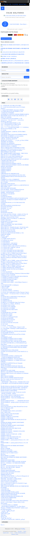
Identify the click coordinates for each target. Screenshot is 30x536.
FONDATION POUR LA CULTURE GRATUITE (13, 202)
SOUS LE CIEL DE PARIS (7, 473)
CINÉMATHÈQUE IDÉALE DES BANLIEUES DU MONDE (13, 177)
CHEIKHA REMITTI (6, 169)
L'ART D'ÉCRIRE (5, 286)
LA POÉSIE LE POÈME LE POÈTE (9, 277)
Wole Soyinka (4, 503)
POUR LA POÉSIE (5, 448)
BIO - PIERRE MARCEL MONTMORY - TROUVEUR (14, 153)
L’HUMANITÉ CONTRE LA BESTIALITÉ (11, 356)
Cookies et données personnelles (20, 532)
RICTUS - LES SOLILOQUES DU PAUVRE (12, 466)
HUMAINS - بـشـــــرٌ (6, 208)
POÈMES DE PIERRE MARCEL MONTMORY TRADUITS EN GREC (12, 423)
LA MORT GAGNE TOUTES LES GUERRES (12, 269)
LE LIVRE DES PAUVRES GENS (9, 309)
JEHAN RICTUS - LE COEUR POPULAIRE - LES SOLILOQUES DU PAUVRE (13, 229)
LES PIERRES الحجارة (6, 337)
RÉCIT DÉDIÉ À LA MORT (8, 455)
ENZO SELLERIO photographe (8, 188)
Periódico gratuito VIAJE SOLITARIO (10, 413)
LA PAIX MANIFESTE (6, 272)
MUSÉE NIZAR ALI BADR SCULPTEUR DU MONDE (14, 386)
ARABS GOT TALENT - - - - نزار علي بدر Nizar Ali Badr (14, 140)
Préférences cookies (14, 534)
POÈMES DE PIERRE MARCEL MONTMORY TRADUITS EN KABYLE (12, 426)
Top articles (20, 531)
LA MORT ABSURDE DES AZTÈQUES (11, 267)
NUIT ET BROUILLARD (7, 408)
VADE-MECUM (5, 489)
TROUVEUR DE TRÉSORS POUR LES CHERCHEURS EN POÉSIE (15, 486)
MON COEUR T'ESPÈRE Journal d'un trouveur (12, 377)
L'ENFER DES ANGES (6, 314)
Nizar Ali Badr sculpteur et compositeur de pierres (12, 395)
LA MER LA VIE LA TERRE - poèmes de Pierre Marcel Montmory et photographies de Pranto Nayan (14, 261)
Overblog (23, 528)
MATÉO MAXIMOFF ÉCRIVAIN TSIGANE (12, 366)
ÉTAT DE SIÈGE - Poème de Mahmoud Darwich (12, 189)
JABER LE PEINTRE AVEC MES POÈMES (11, 224)
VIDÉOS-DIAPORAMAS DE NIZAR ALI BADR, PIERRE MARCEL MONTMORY (13, 494)
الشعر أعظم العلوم (5, 513)
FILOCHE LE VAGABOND (7, 194)
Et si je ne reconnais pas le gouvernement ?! (11, 191)
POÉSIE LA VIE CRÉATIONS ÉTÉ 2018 (11, 437)
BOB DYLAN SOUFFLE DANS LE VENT (11, 157)
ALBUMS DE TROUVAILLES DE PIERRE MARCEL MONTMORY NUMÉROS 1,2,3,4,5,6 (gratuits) (14, 135)
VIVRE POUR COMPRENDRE (8, 497)
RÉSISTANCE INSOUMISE (8, 460)
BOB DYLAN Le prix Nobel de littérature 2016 (12, 156)
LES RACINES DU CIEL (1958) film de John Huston (13, 341)
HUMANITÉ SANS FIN (7, 212)
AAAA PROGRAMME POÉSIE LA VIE (11, 123)
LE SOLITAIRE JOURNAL (7, 332)
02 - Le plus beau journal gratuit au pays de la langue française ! (13, 107)
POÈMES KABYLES (6, 435)
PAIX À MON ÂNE (5, 412)
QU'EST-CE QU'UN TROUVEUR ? (9, 453)
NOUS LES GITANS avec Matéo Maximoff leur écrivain (14, 406)
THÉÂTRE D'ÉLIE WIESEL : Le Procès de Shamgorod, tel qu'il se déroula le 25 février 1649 (15, 476)
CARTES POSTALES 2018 (7, 162)
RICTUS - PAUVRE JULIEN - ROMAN (10, 467)
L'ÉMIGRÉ (3, 311)
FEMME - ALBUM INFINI (7, 192)
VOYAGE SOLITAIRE (6, 499)
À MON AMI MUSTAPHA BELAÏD (10, 137)
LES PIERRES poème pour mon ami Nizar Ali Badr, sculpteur (13, 334)
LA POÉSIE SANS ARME (7, 280)
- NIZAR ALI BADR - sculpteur (8, 393)
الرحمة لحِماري (4, 512)
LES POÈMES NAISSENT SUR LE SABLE (11, 338)
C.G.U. (11, 532)
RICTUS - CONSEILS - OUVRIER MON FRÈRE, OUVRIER (13, 463)
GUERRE (3, 204)
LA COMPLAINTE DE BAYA (8, 238)
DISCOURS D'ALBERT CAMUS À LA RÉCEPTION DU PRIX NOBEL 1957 (15, 185)
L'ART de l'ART (5, 288)
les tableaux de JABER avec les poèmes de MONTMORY (14, 345)
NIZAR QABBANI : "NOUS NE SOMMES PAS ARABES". (12, 398)
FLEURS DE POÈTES (6, 196)
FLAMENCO (4, 195)
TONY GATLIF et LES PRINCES (9, 481)
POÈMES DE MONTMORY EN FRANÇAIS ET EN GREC (13, 420)
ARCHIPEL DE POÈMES (7, 141)
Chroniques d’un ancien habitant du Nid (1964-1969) (13, 175)
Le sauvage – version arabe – (7, 325)
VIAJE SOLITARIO (5, 490)
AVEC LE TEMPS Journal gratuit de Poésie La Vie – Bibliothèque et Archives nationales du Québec (13, 149)
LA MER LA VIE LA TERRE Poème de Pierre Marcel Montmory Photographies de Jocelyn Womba (14, 253)
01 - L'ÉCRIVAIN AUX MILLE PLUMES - (11, 105)
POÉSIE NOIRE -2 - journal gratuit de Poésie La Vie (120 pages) (14, 443)
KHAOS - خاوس (5, 235)
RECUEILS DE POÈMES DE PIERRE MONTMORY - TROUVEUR (14, 457)
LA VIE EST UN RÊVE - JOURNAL (10, 290)
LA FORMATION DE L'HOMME (9, 244)
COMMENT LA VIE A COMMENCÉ (10, 179)
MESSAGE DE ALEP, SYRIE (8, 370)
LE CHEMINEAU (5, 299)
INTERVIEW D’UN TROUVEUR (9, 221)
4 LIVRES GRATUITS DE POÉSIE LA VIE (11, 118)
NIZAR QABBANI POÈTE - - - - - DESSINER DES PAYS (15, 400)
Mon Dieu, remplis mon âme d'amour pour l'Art (12, 379)
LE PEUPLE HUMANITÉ (7, 318)
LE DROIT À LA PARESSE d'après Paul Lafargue (13, 302)
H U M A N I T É (5, 209)
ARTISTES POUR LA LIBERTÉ (9, 146)
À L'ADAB (3, 130)
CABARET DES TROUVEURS (8, 160)
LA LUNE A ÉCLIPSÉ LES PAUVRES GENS (12, 250)
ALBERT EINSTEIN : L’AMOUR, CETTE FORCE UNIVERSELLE (13, 132)
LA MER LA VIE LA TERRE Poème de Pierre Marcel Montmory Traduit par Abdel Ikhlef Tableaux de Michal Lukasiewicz (14, 257)
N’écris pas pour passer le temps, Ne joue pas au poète (13, 392)
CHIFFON (3, 172)
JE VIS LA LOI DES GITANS (8, 231)
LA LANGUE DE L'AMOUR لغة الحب (10, 247)
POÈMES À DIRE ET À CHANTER (9, 416)
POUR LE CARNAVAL (6, 450)
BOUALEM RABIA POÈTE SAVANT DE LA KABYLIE (15, 159)
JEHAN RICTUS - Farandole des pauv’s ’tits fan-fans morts (14, 227)
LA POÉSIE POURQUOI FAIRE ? (9, 279)
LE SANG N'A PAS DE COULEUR (9, 322)
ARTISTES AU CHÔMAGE (7, 143)
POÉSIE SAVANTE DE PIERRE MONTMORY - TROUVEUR (12, 446)
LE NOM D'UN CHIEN (6, 315)
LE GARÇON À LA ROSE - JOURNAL (10, 303)
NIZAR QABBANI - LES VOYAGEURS (11, 396)
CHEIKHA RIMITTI (6, 170)
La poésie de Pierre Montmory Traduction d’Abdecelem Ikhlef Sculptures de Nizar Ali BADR (15, 274)
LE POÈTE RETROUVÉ (7, 321)
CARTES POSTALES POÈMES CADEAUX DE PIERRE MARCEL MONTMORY (15, 165)
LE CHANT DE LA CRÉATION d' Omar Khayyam (13, 296)
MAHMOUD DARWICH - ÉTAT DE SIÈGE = (12, 358)
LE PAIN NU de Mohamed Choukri (9, 317)
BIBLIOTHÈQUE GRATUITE (8, 152)
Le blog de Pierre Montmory (15, 4)
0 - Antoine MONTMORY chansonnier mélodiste (12, 110)
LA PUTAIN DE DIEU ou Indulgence (10, 285)
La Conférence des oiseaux (7, 240)
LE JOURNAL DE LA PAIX (8, 305)
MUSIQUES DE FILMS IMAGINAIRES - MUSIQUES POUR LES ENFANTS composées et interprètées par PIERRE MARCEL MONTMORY (14, 389)
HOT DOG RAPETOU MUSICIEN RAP (11, 205)
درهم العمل (3, 515)
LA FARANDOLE (5, 241)
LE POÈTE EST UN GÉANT (8, 319)
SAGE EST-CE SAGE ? (6, 468)
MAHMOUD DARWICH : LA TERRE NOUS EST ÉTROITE (13, 360)
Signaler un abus (6, 532)
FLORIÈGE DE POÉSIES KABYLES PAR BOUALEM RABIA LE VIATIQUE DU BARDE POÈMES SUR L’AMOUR (14, 199)
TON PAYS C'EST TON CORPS (9, 480)
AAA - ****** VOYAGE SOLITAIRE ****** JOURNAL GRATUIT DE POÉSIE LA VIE (15, 127)
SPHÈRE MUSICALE (6, 474)
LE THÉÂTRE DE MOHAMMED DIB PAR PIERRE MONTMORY (14, 347)
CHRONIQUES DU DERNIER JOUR (10, 173)
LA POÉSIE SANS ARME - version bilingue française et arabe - (14, 282)
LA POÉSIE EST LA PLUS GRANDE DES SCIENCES (14, 276)
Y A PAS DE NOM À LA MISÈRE (9, 505)
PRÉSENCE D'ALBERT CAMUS (9, 451)
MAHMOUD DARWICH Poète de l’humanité (11, 363)
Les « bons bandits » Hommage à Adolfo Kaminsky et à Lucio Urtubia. (14, 329)
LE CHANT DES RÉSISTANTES (9, 298)
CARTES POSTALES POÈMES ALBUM (11, 163)
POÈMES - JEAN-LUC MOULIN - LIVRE (11, 434)
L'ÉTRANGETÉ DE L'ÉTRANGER (9, 350)
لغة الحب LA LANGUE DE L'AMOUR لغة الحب (13, 519)
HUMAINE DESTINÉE (6, 207)
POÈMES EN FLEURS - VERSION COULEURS (13, 431)
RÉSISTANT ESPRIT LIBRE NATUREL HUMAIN (13, 461)
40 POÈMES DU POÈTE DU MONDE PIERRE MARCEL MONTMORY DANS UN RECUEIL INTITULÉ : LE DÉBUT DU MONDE (15, 115)
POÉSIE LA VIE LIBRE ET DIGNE (9, 438)
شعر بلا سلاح (4, 516)
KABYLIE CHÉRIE (5, 234)
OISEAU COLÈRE (5, 409)
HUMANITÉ (4, 211)
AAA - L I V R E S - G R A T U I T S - (10, 126)
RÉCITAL (3, 454)
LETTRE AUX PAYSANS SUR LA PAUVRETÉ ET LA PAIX (14, 352)
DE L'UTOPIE (4, 182)
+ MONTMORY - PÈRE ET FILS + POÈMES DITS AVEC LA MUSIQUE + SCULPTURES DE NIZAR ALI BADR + (15, 383)
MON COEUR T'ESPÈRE (7, 376)
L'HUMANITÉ (4, 354)
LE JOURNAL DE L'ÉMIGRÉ (8, 306)
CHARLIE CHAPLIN (6, 167)
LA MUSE (3, 270)
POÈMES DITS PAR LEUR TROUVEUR (11, 428)
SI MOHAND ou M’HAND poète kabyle (10, 471)
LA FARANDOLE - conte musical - (9, 243)
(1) (2, 525)
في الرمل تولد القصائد (6, 518)
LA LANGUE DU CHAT (7, 249)
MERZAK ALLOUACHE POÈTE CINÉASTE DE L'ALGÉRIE (13, 368)
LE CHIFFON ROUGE (6, 301)
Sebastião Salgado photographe (8, 470)
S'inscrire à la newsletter (6, 38)
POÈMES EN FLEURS (6, 429)
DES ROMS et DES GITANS (8, 183)
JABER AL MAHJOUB (6, 222)
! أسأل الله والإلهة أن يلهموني (8, 510)
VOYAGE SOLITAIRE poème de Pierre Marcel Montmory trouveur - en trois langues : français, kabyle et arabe (14, 501)
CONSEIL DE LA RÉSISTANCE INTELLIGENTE (13, 181)
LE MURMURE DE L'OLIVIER (8, 312)
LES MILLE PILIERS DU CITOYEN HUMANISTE (13, 331)
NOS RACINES (4, 405)
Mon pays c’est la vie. (6, 380)
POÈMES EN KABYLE (6, 432)
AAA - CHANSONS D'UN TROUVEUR (11, 124)
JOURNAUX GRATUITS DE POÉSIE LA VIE (12, 233)
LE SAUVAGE (4, 324)
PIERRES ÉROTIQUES (6, 415)
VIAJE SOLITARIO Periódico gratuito (10, 492)
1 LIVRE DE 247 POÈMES (7, 113)
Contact (24, 531)
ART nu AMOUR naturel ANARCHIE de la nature (13, 147)
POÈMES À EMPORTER (7, 418)
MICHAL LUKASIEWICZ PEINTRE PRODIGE (12, 372)
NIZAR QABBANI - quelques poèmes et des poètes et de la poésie (15, 402)
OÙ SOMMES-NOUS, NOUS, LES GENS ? (11, 411)
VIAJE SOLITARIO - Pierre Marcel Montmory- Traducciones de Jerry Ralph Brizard (18, 24)
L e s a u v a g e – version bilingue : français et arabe (13, 327)
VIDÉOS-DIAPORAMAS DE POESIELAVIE (12, 496)
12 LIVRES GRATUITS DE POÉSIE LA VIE (12, 111)
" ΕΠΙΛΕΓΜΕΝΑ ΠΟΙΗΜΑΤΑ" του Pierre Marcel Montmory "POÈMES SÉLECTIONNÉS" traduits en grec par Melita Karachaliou (14, 508)
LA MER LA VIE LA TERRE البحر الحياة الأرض (12, 266)
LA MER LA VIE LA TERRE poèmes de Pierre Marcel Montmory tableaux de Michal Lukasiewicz (14, 263)
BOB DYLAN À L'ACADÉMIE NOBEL (11, 154)
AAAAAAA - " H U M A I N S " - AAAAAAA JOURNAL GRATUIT (12, 120)
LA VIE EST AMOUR (6, 289)
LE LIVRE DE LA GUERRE (8, 308)
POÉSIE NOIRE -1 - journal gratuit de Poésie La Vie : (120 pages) (14, 440)
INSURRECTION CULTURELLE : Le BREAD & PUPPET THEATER (13, 219)
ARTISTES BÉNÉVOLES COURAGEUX (11, 144)
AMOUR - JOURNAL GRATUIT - (9, 139)
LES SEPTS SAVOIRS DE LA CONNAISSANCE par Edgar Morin (14, 343)
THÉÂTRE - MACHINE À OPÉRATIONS (11, 479)
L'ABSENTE (4, 237)
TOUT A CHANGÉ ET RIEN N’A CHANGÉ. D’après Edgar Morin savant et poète (14, 483)
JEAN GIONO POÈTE (6, 225)
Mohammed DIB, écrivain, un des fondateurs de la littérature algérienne (14, 373)
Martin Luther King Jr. (6, 364)
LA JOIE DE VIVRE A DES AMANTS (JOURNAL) (13, 246)
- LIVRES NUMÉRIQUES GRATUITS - (10, 357)
